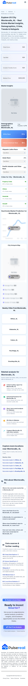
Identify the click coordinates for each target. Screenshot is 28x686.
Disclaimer (22, 678)
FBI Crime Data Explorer (10, 554)
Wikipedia (6, 568)
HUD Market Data (8, 575)
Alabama (10, 11)
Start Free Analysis (15, 627)
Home (2, 11)
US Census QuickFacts (9, 561)
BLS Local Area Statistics (10, 581)
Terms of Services (15, 678)
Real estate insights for (12, 460)
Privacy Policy (6, 678)
